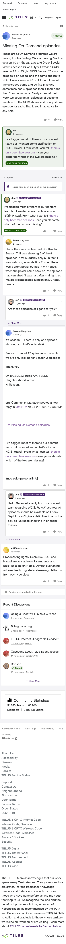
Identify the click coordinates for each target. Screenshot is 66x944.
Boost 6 (16, 664)
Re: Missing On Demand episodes (28, 425)
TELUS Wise (10, 866)
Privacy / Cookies (13, 837)
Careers (7, 762)
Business (22, 3)
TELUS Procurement (15, 857)
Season (15, 34)
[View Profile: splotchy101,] (6, 653)
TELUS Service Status (16, 775)
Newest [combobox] (57, 177)
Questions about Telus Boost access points (35, 652)
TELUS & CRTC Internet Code (21, 819)
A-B (17, 300)
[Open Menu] (61, 26)
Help (61, 728)
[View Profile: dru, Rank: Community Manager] (7, 200)
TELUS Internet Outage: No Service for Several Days (36, 639)
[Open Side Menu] (4, 17)
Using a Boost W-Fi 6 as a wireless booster (33, 614)
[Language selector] (32, 17)
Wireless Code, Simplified (18, 833)
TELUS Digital (10, 848)
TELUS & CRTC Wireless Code (22, 828)
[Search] (40, 17)
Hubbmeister (31, 630)
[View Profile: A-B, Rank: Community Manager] (11, 302)
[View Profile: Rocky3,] (6, 666)
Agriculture (50, 3)
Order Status (10, 808)
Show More (16, 323)
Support (7, 782)
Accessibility (10, 757)
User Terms (9, 799)
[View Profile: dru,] (9, 132)
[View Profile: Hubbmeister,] (6, 628)
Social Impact (9, 9)
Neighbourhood (12, 791)
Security (7, 841)
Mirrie (16, 240)
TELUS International (15, 853)
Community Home (11, 728)
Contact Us (9, 786)
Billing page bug (21, 626)
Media (6, 766)
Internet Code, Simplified (17, 824)
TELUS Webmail (12, 861)
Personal (7, 3)
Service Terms (11, 804)
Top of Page (30, 728)
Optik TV (21, 407)
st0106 (14, 548)
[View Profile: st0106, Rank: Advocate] (6, 550)
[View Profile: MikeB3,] (6, 641)
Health (36, 3)
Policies (7, 771)
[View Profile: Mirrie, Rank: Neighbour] (9, 242)
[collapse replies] (33, 195)
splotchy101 (32, 655)
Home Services (12, 26)
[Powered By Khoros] (33, 737)
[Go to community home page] (18, 17)
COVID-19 (8, 813)
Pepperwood (30, 618)
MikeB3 (28, 643)
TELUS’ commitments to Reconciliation (35, 926)
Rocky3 (29, 672)
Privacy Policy (47, 728)
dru (14, 130)
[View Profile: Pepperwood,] (6, 616)
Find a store (9, 795)
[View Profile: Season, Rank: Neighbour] (6, 36)
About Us (8, 753)
